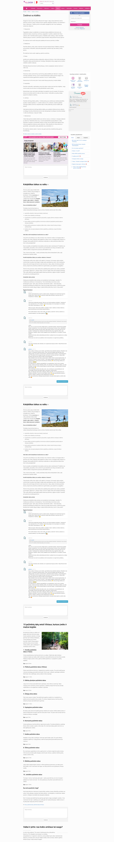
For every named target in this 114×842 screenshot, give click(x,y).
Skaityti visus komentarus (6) (62, 381)
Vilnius (25, 804)
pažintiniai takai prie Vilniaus (39, 804)
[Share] (70, 109)
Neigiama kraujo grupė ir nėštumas (78, 164)
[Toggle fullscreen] (71, 109)
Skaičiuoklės (69, 8)
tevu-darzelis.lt (28, 19)
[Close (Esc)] (69, 109)
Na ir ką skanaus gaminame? (77, 148)
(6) (48, 184)
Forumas (75, 8)
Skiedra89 (74, 104)
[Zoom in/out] (73, 109)
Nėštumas (46, 8)
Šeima (57, 8)
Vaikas (52, 8)
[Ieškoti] (52, 3)
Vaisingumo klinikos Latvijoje (77, 158)
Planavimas (39, 8)
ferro (73, 96)
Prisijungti (79, 24)
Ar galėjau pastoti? (75, 156)
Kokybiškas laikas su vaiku (35, 184)
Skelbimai (81, 8)
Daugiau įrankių (86, 86)
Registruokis (82, 28)
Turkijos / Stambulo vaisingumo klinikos (79, 161)
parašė (33, 540)
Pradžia (26, 8)
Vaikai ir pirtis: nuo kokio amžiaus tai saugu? (43, 827)
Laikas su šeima (35, 11)
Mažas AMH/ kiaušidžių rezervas (78, 153)
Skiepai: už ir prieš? (76, 150)
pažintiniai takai (30, 804)
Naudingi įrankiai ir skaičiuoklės (78, 74)
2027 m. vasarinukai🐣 (76, 105)
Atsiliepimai (87, 8)
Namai (62, 8)
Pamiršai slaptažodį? (80, 27)
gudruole (30, 349)
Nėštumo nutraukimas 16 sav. (77, 97)
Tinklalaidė (33, 8)
